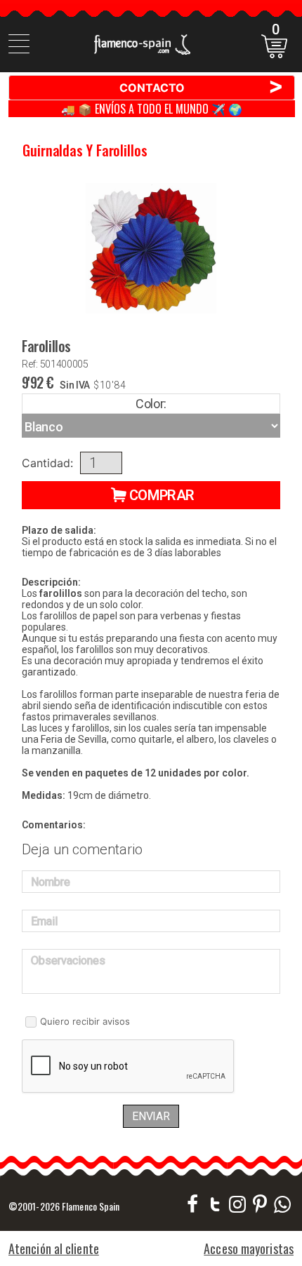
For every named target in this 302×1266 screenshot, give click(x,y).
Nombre (50, 882)
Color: (151, 403)
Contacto (201, 87)
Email (44, 921)
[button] (151, 495)
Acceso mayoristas (249, 1248)
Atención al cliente (53, 1248)
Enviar (151, 1116)
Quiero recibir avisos (85, 1021)
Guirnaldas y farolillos (84, 150)
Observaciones (68, 960)
